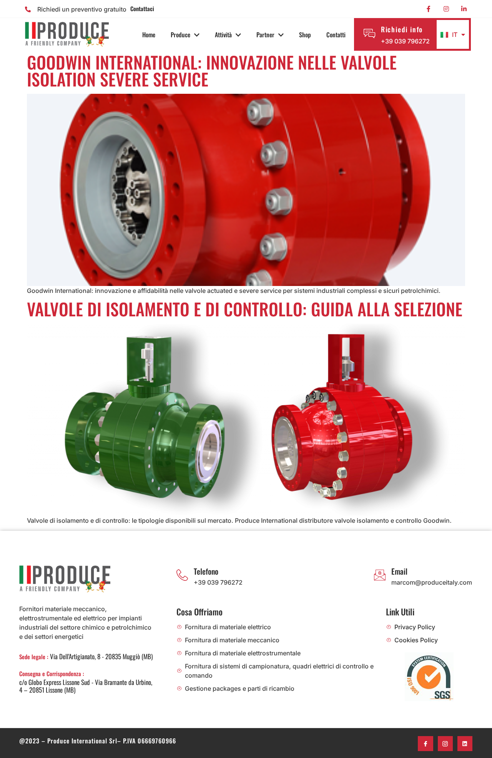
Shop (305, 34)
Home (148, 34)
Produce (180, 34)
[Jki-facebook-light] (425, 743)
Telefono (206, 571)
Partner (265, 34)
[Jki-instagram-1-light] (445, 743)
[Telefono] (182, 575)
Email (399, 571)
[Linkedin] (464, 743)
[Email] (380, 575)
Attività (223, 34)
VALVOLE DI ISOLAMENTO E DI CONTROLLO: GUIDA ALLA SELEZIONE (244, 308)
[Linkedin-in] (464, 9)
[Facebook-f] (429, 9)
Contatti (336, 34)
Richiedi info (402, 29)
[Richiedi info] (369, 33)
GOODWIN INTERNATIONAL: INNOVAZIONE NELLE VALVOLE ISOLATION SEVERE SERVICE (212, 70)
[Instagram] (446, 9)
